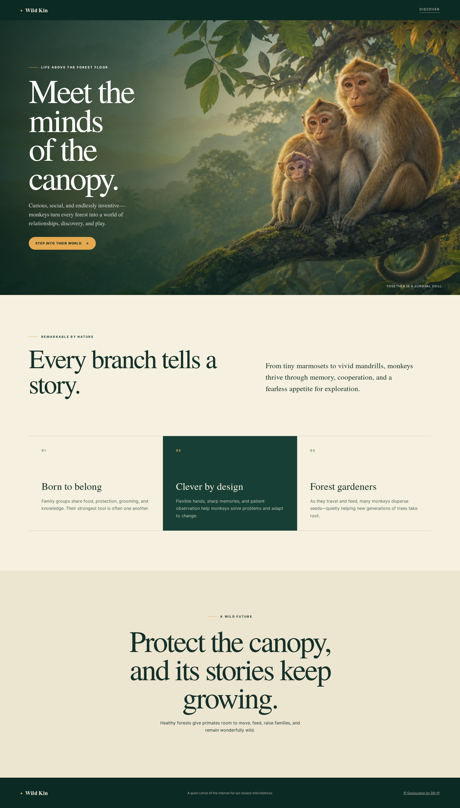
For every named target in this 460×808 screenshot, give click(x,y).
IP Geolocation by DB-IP (422, 793)
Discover (430, 9)
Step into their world (62, 243)
